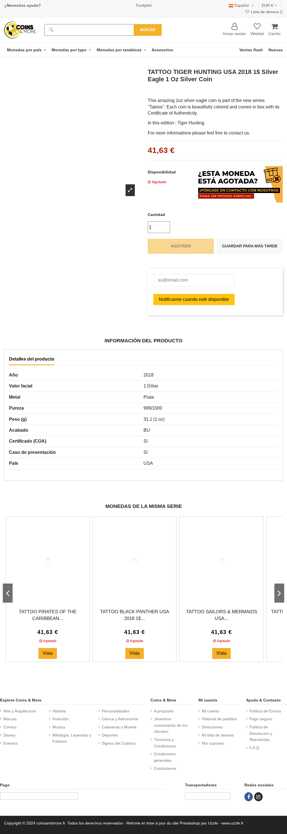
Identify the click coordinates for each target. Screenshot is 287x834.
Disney (9, 735)
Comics (10, 727)
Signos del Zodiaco (119, 743)
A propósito (164, 711)
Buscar (147, 30)
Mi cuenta (210, 711)
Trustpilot (143, 5)
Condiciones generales (165, 757)
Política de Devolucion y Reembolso (260, 733)
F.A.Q (254, 747)
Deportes (110, 735)
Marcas (10, 719)
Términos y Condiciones (165, 742)
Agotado (181, 246)
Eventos (10, 743)
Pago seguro (260, 719)
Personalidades (115, 711)
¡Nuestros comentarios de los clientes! (171, 725)
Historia (59, 711)
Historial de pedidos (219, 719)
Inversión (60, 719)
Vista (48, 653)
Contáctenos (165, 768)
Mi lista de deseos (218, 735)
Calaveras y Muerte (119, 727)
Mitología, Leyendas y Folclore (71, 738)
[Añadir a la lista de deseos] (43, 597)
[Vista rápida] (52, 597)
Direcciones (212, 727)
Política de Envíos (265, 711)
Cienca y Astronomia (120, 719)
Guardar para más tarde (249, 246)
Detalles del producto (31, 359)
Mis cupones (213, 743)
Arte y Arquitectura (19, 711)
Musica (58, 727)
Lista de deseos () (266, 12)
